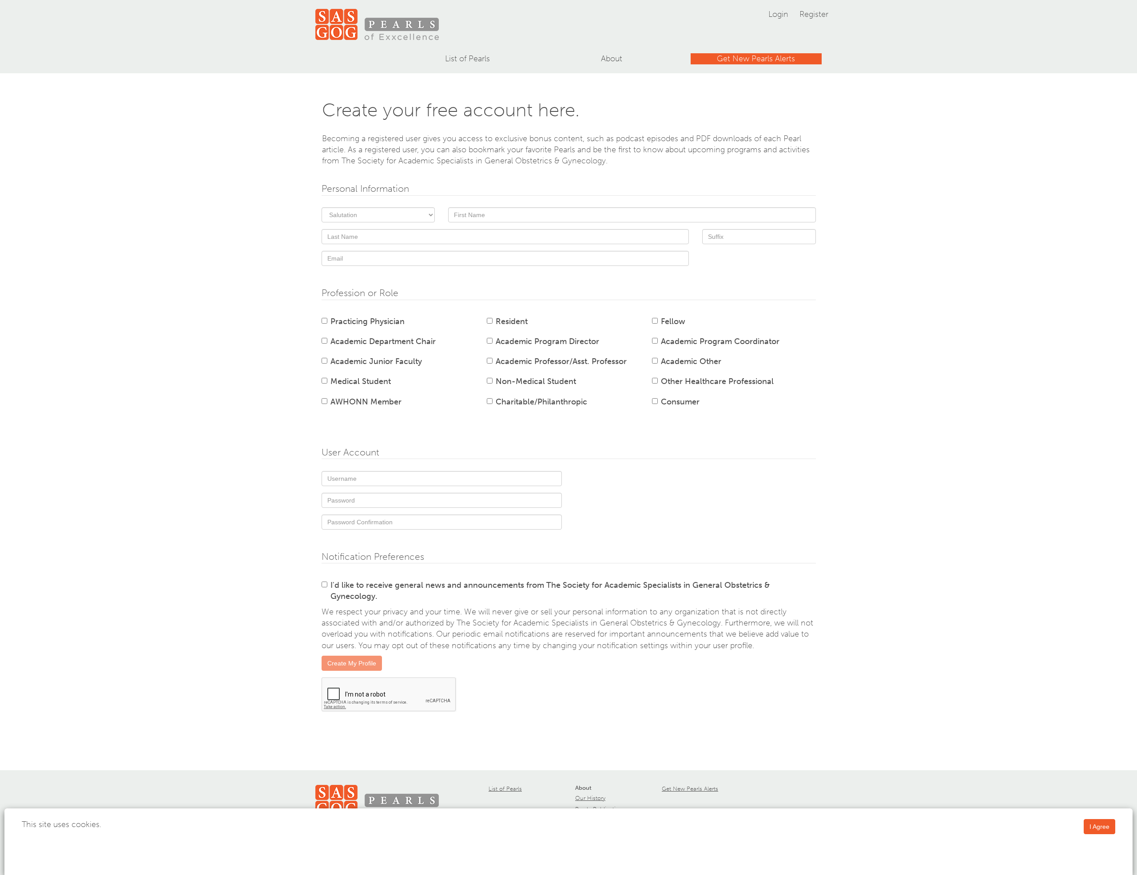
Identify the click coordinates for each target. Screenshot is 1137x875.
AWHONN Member (366, 402)
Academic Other (691, 361)
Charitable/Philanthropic (541, 402)
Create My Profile (351, 663)
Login (778, 14)
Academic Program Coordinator (720, 341)
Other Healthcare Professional (717, 381)
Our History (590, 798)
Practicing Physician (367, 321)
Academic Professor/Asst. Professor (561, 361)
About (611, 58)
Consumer (680, 402)
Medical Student (360, 381)
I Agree (1099, 826)
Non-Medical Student (536, 381)
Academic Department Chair (383, 341)
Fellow (673, 321)
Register (813, 14)
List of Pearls (467, 58)
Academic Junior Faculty (376, 361)
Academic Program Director (547, 341)
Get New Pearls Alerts (756, 58)
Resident (512, 321)
